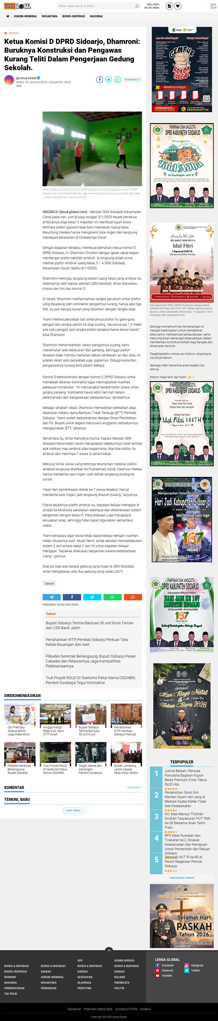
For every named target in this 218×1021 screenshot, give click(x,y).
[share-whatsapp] (117, 79)
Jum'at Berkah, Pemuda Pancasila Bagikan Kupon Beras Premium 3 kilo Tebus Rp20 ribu (186, 777)
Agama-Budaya (124, 960)
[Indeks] (169, 6)
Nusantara (49, 16)
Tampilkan (133, 787)
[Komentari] (133, 597)
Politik (119, 988)
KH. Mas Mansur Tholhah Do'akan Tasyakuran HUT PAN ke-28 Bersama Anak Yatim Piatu (187, 820)
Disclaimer (74, 1009)
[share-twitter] (108, 79)
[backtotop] (109, 951)
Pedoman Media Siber (98, 1009)
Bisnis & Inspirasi (89, 966)
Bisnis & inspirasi (53, 966)
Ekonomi (10, 977)
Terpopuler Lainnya (181, 878)
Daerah (14, 33)
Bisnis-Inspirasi (73, 16)
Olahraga (84, 982)
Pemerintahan (14, 988)
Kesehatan (84, 977)
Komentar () (132, 79)
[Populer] (177, 6)
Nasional (96, 16)
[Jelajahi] (213, 6)
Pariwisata (121, 982)
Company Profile (126, 1009)
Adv (80, 960)
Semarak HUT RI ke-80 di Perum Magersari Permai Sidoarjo (183, 861)
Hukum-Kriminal (25, 16)
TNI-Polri (10, 993)
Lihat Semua (73, 810)
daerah (46, 971)
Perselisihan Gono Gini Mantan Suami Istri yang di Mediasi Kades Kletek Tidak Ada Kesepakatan (185, 799)
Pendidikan (48, 988)
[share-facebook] (99, 79)
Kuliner (119, 977)
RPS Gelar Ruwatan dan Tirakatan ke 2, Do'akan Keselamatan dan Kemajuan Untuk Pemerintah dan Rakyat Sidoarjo (187, 844)
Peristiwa (84, 988)
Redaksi (145, 1009)
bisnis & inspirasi (16, 966)
